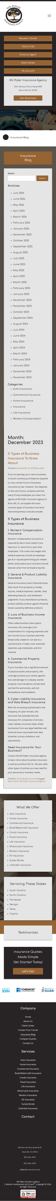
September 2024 (23, 318)
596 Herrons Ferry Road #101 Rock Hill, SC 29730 (30, 1149)
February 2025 (21, 288)
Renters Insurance (19, 851)
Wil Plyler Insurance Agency (32, 781)
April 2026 (19, 211)
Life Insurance (21, 412)
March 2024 (20, 353)
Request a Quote (28, 38)
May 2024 (18, 341)
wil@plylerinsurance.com (30, 1170)
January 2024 (21, 365)
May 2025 (18, 270)
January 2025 (21, 294)
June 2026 (19, 199)
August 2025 (20, 252)
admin (42, 468)
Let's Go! (28, 971)
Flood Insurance (18, 837)
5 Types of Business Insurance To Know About (23, 458)
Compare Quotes (28, 1038)
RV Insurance (17, 856)
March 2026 (20, 216)
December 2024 (22, 300)
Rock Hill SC (13, 781)
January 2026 (21, 228)
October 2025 (21, 240)
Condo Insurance (19, 832)
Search (11, 173)
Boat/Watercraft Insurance (24, 828)
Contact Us (28, 1043)
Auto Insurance (22, 389)
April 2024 (19, 347)
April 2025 (19, 276)
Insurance (19, 406)
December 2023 (22, 371)
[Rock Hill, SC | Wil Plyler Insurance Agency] (13, 15)
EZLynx (30, 1184)
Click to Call (28, 46)
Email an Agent (28, 55)
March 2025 (20, 282)
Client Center (28, 63)
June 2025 (19, 264)
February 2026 (21, 222)
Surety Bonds (17, 860)
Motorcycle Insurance (21, 846)
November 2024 (22, 306)
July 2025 (18, 258)
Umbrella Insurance (20, 865)
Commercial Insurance (26, 395)
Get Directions (28, 98)
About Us (28, 1021)
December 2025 (22, 234)
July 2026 (18, 193)
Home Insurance (23, 401)
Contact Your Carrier (28, 1030)
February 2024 (21, 359)
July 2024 (18, 330)
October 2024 (21, 312)
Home (28, 1016)
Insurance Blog (28, 1034)
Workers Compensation (27, 418)
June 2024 (19, 335)
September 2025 (23, 246)
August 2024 (20, 324)
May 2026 (18, 205)
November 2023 (22, 377)
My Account (28, 71)
